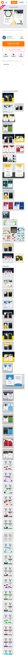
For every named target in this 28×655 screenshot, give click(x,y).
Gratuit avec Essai (13, 43)
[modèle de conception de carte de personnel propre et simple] (8, 395)
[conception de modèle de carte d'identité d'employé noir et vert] (7, 128)
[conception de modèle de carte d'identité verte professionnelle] (10, 222)
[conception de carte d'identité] (7, 184)
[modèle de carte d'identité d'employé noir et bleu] (8, 430)
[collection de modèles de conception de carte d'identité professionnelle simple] (13, 234)
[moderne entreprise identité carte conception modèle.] (13, 381)
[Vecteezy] (2, 2)
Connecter (21, 2)
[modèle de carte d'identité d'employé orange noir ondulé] (8, 454)
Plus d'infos (6, 64)
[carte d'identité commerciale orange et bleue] (6, 215)
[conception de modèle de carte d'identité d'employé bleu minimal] (7, 368)
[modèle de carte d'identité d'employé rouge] (20, 149)
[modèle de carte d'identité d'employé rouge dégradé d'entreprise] (8, 442)
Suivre (21, 38)
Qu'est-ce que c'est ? (18, 61)
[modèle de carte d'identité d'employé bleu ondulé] (8, 407)
